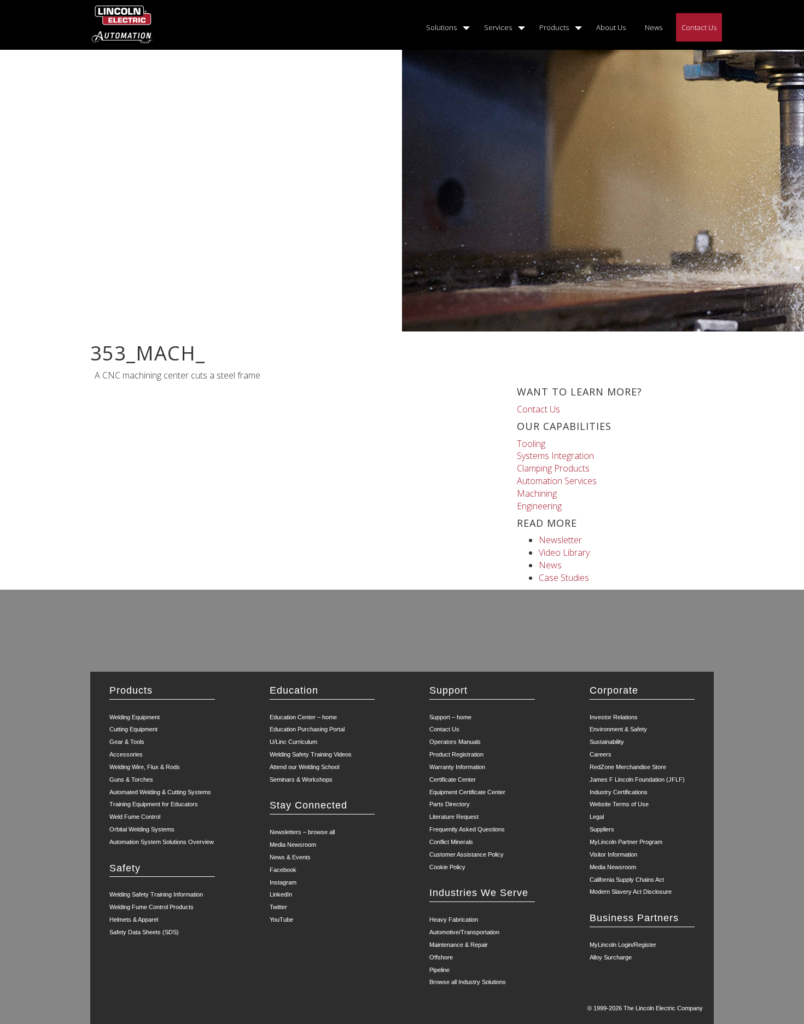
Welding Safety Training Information (156, 894)
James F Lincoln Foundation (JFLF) (637, 779)
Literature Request (454, 816)
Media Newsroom (293, 844)
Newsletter (560, 540)
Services (498, 27)
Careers (600, 754)
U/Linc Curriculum (293, 741)
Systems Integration (555, 456)
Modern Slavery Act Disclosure (631, 891)
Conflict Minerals (451, 842)
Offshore (441, 957)
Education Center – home (303, 717)
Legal (597, 816)
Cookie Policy (447, 867)
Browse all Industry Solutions (467, 982)
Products (554, 27)
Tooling (531, 444)
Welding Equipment (134, 717)
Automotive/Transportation (464, 932)
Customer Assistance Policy (466, 854)
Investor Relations (614, 717)
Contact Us (698, 27)
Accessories (126, 754)
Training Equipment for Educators (153, 804)
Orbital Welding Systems (141, 829)
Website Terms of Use (619, 804)
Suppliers (602, 829)
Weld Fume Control (134, 816)
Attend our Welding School (304, 767)
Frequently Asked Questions (467, 829)
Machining (537, 493)
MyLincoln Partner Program (626, 842)
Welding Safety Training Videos (311, 754)
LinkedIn (281, 894)
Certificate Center (452, 779)
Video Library (564, 552)
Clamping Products (553, 468)
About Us (611, 27)
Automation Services (557, 481)
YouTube (281, 919)
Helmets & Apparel (133, 919)
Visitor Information (613, 854)
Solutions (441, 27)
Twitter (278, 907)
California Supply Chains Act (627, 879)
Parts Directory (449, 804)
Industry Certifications (619, 792)
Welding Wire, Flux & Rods (144, 767)
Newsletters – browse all (302, 832)
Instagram (283, 882)
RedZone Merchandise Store (628, 767)
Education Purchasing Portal (307, 729)
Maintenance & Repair (458, 944)
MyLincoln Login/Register (623, 944)
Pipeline (439, 970)
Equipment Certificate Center (467, 792)
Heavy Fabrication (453, 919)
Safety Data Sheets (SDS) (144, 932)
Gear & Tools (126, 741)
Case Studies (564, 578)
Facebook (283, 869)
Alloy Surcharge (611, 957)
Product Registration (456, 754)
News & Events (290, 857)
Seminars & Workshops (301, 779)
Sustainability (607, 741)
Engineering (539, 506)
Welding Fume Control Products (151, 907)
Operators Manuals (455, 741)
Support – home (450, 717)
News (653, 27)
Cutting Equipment (133, 729)
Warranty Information (457, 767)
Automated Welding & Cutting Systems (160, 792)
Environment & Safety (618, 729)
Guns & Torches (131, 779)
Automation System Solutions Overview (161, 842)
